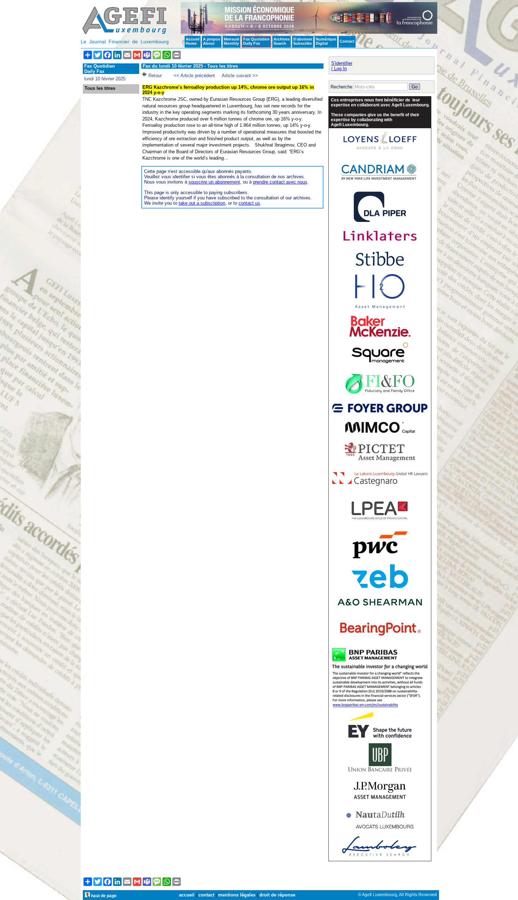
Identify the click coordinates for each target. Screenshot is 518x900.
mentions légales (236, 895)
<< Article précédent (194, 75)
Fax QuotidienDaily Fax (256, 41)
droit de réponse (277, 895)
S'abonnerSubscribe (302, 41)
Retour (155, 75)
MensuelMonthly (231, 41)
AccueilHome (192, 41)
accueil (187, 895)
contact (206, 895)
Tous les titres (100, 88)
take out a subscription (202, 203)
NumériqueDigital (326, 41)
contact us (249, 203)
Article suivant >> (240, 75)
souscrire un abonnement (214, 182)
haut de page (103, 895)
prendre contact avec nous (280, 182)
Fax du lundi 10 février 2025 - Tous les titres (190, 66)
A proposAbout (211, 41)
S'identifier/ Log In (341, 66)
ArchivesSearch (281, 41)
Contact (347, 41)
